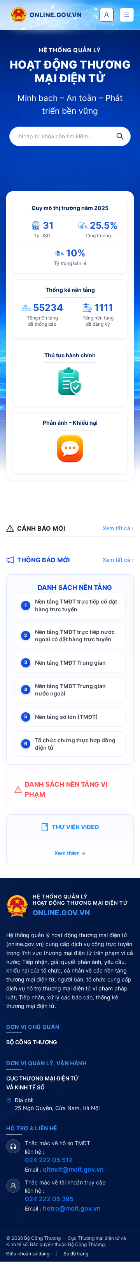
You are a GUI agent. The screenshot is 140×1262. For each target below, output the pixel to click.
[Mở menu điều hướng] (127, 15)
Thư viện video (75, 827)
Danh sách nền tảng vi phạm (66, 789)
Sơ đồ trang (75, 1254)
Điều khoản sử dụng (27, 1254)
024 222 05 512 (49, 1160)
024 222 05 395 (49, 1199)
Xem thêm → (70, 853)
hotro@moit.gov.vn (72, 1208)
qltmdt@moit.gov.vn (73, 1169)
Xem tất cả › (118, 528)
